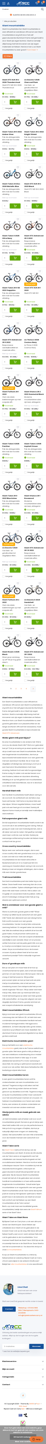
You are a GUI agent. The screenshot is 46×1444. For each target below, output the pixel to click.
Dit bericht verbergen (23, 1437)
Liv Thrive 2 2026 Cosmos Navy (31, 341)
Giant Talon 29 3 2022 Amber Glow (12, 133)
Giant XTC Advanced (10, 733)
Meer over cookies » (23, 1441)
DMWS (31, 1404)
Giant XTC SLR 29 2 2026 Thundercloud (11, 81)
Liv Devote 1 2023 (9, 548)
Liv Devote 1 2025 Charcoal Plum (31, 81)
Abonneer (36, 1346)
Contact (9, 1309)
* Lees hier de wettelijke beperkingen (16, 1351)
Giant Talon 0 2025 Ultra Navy (10, 237)
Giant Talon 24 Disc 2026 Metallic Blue (11, 185)
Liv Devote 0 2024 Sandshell (32, 601)
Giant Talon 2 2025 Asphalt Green (32, 445)
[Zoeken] (42, 9)
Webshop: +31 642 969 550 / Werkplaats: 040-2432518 (28, 1310)
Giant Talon (9, 1150)
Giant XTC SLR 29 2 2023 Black (32, 185)
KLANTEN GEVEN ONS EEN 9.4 (24, 15)
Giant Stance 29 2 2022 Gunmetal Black (34, 392)
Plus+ (38, 1404)
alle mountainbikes (19, 1264)
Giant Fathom (36, 1209)
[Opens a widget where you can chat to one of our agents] (36, 1439)
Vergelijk (9, 108)
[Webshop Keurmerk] (23, 1423)
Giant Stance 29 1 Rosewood (32, 497)
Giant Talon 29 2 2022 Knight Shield (34, 133)
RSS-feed (23, 1406)
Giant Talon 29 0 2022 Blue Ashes (9, 497)
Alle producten (10, 21)
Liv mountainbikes (14, 1249)
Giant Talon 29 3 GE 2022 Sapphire (11, 289)
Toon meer (31, 50)
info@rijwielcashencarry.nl (28, 1315)
